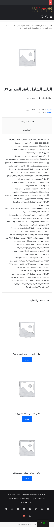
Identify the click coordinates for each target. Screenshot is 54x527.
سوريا (44, 112)
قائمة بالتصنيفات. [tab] (27, 121)
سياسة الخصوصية (27, 502)
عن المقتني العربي (38, 498)
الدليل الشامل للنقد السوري (36, 109)
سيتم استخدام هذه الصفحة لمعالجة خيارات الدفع (33, 25)
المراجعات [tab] (27, 130)
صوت (27, 360)
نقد (39, 112)
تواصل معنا (26, 498)
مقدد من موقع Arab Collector (27, 524)
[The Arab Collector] (42, 9)
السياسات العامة (15, 498)
